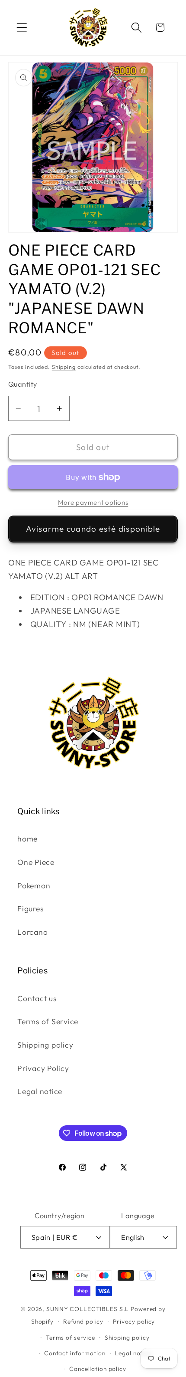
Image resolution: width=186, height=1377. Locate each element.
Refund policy (83, 1321)
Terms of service (70, 1337)
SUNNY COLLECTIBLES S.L (87, 1309)
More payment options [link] (93, 502)
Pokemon (33, 886)
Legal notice (39, 1091)
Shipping (64, 366)
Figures (30, 909)
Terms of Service (47, 1021)
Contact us (37, 998)
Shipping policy (45, 1045)
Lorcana (32, 932)
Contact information (75, 1353)
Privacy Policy (43, 1068)
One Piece (36, 862)
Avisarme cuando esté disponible (93, 528)
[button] (22, 27)
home (27, 839)
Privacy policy (134, 1321)
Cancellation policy (97, 1369)
